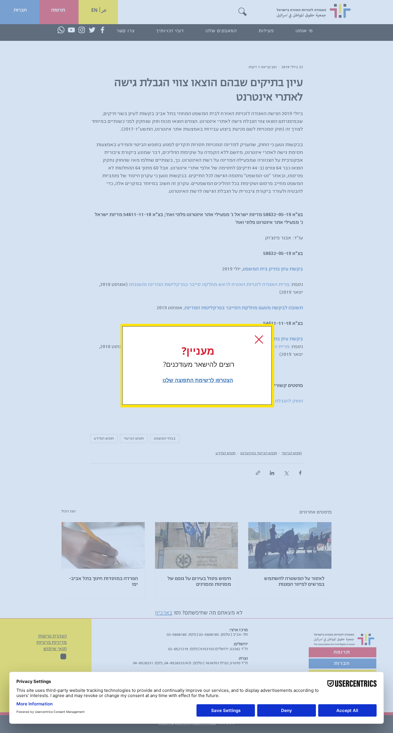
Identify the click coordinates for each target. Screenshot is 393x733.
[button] (259, 339)
